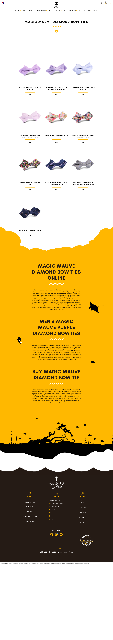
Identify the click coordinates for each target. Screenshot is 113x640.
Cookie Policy (83, 517)
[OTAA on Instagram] (56, 535)
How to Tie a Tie (30, 500)
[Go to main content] (56, 31)
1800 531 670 (56, 506)
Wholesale (82, 510)
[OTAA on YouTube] (61, 535)
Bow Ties (31, 10)
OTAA (53, 509)
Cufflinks (57, 10)
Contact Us (83, 500)
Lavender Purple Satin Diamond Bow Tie (83, 88)
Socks (50, 10)
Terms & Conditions (83, 520)
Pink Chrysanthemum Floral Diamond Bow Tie (83, 136)
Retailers (83, 507)
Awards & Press (30, 521)
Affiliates (82, 512)
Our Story (87, 10)
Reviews (95, 10)
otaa (53, 516)
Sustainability (30, 519)
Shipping (83, 502)
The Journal (30, 514)
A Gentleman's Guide (30, 516)
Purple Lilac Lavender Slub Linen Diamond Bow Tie (30, 136)
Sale (80, 10)
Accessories (72, 10)
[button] (101, 2)
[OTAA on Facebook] (52, 535)
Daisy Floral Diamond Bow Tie (56, 135)
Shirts (24, 10)
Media (83, 515)
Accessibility (82, 525)
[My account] (106, 2)
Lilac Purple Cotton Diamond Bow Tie (30, 88)
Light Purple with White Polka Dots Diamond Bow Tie (56, 88)
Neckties (17, 10)
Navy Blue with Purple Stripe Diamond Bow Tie (56, 183)
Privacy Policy (83, 522)
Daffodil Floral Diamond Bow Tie (30, 183)
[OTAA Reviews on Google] (86, 542)
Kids (65, 10)
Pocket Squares (41, 10)
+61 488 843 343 (57, 513)
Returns (82, 505)
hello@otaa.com (57, 503)
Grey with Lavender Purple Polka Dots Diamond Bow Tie (83, 183)
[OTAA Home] (56, 4)
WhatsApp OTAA (57, 519)
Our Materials (30, 509)
